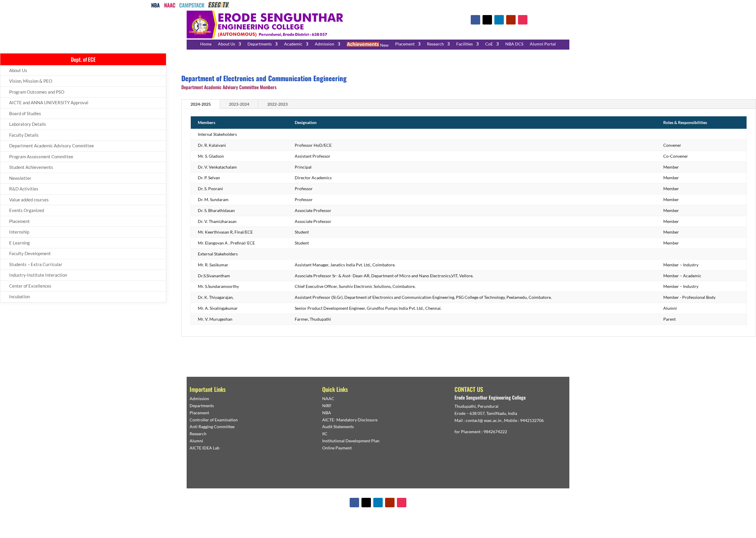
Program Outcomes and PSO (36, 91)
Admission (324, 44)
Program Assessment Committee (41, 156)
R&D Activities (23, 188)
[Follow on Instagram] (522, 20)
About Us (226, 44)
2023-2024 (239, 104)
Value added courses (29, 199)
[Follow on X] (487, 20)
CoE (489, 44)
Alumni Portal (543, 44)
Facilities (464, 44)
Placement (405, 44)
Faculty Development (30, 253)
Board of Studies (25, 113)
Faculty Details (24, 135)
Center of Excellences (30, 285)
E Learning (19, 242)
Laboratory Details (27, 124)
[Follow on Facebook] (475, 20)
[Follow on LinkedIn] (499, 20)
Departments (259, 44)
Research (435, 44)
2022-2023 (277, 104)
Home (205, 44)
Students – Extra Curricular (35, 264)
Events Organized (26, 210)
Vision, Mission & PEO (30, 81)
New (384, 45)
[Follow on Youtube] (511, 20)
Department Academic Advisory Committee (51, 145)
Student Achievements (31, 167)
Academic (293, 44)
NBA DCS (514, 44)
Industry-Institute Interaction (38, 275)
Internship (19, 231)
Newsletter (20, 178)
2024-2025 (200, 104)
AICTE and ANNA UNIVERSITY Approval (48, 102)
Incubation (19, 296)
